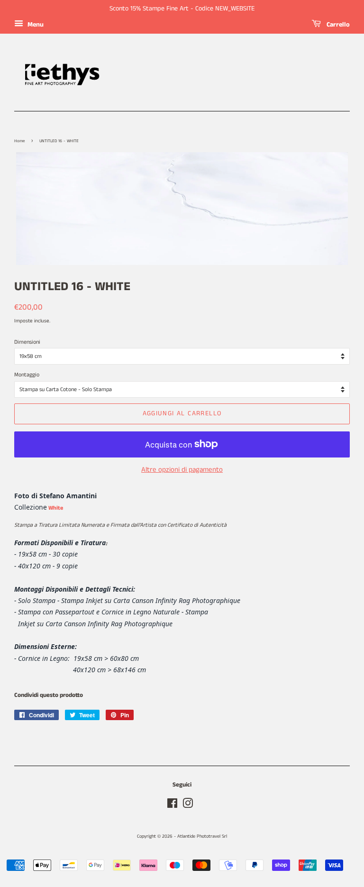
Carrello (337, 24)
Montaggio (26, 375)
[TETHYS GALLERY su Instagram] (187, 806)
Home (19, 141)
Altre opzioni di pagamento (182, 470)
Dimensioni (27, 342)
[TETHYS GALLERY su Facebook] (172, 806)
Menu (35, 24)
